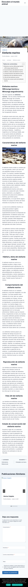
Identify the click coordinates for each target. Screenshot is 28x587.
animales (4, 50)
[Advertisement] (14, 22)
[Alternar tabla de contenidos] (22, 64)
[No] (26, 582)
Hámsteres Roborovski (5, 462)
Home (3, 60)
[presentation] (14, 485)
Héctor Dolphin (8, 496)
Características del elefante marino (13, 70)
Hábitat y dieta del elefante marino (13, 71)
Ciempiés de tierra (21, 461)
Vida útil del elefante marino (11, 77)
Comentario (7, 527)
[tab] (12, 506)
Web (4, 561)
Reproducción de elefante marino (13, 75)
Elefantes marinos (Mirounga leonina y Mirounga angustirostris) (13, 67)
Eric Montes (7, 56)
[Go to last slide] (4, 491)
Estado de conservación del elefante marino (13, 80)
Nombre (6, 547)
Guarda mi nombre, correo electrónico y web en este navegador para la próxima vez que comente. (14, 567)
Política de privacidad (17, 584)
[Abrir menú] (25, 3)
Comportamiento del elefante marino (14, 73)
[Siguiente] (24, 491)
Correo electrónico (9, 554)
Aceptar (8, 584)
